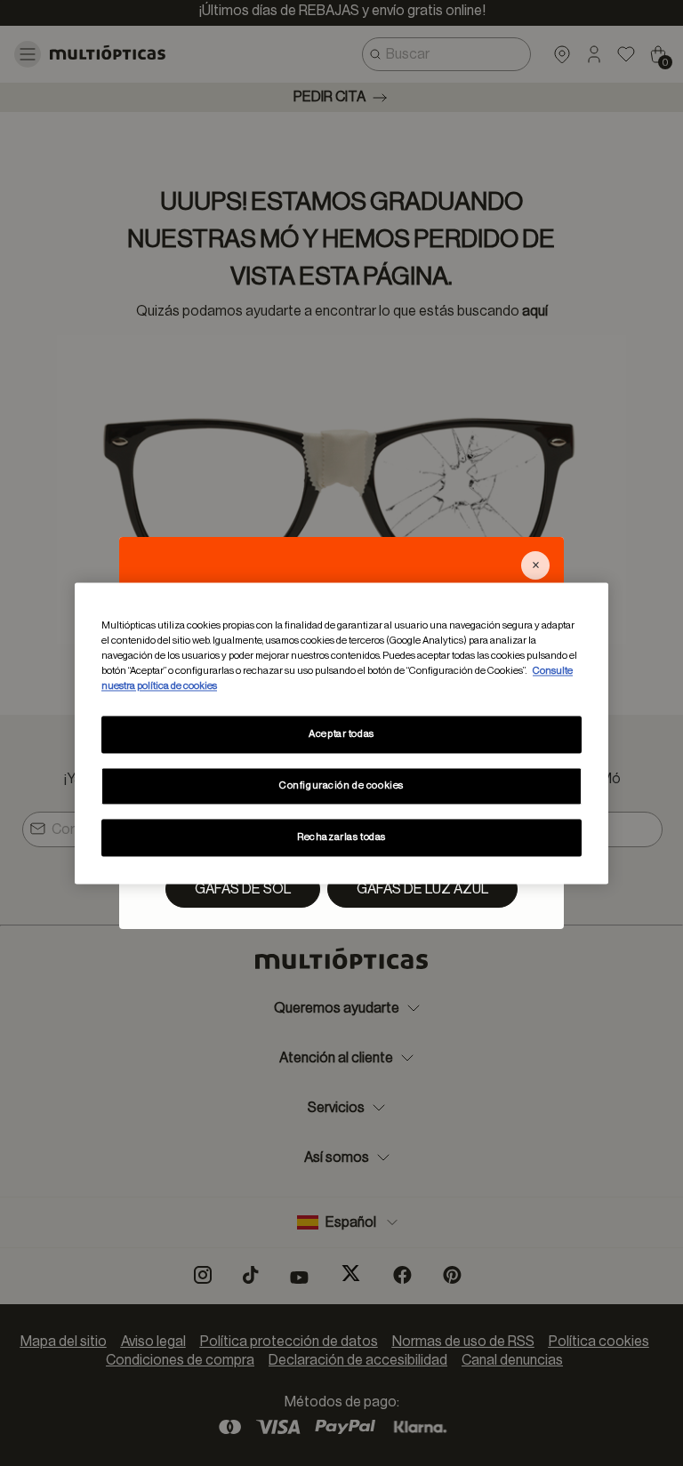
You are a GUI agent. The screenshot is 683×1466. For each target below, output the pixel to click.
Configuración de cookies (341, 785)
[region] (341, 733)
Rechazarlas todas (341, 837)
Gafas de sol (243, 889)
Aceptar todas (341, 734)
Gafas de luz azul (422, 889)
